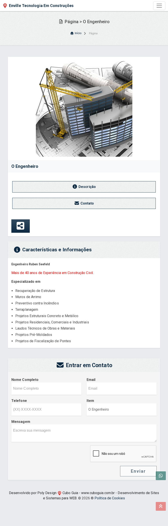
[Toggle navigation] (159, 5)
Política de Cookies (109, 498)
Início (78, 33)
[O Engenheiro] (84, 108)
